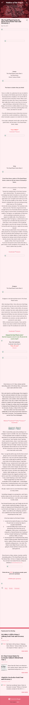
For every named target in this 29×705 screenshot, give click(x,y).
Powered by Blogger (15, 699)
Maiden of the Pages (14, 2)
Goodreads (12, 131)
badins (18, 702)
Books (11, 588)
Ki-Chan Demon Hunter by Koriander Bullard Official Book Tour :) (12, 658)
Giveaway (17, 588)
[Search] (27, 3)
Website (6, 420)
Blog (6, 588)
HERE (11, 572)
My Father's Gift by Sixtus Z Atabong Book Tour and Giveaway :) (12, 636)
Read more (25, 651)
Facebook (11, 420)
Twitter (17, 420)
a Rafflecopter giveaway (14, 578)
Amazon (18, 131)
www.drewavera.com (17, 562)
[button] (27, 20)
